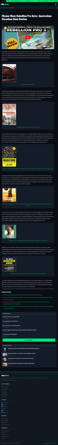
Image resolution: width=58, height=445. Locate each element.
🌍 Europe (4, 404)
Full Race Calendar (5, 424)
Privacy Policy (4, 434)
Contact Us (4, 432)
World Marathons (5, 386)
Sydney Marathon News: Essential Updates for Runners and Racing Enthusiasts (23, 348)
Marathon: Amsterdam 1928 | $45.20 (28, 84)
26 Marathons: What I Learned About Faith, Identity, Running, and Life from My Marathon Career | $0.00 (28, 240)
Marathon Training (5, 418)
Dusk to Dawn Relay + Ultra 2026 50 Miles (11, 316)
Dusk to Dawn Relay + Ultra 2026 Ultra (10, 321)
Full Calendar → (29, 340)
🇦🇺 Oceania (4, 408)
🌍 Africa (3, 410)
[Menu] (56, 4)
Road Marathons (5, 388)
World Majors (4, 396)
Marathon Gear (4, 422)
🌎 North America (5, 402)
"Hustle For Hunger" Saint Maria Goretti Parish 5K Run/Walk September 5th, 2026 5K (19, 330)
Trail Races (4, 390)
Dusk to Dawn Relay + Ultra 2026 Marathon (11, 325)
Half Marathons (5, 394)
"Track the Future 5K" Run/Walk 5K (10, 334)
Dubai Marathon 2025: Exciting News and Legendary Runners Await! (21, 363)
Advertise (4, 438)
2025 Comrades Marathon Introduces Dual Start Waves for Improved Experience (23, 295)
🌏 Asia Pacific (4, 406)
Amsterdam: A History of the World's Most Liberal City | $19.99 (28, 127)
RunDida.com (13, 380)
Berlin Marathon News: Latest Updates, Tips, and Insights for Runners (21, 353)
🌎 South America (5, 412)
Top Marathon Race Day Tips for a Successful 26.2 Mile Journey (21, 358)
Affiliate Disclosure (5, 436)
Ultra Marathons (5, 392)
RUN (5, 4)
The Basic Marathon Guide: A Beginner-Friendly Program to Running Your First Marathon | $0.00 (28, 273)
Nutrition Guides (5, 420)
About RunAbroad (5, 430)
